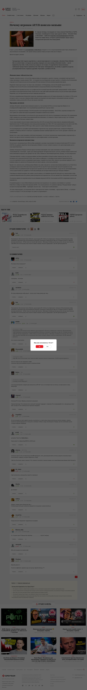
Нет (47, 346)
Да (39, 346)
